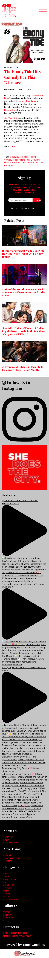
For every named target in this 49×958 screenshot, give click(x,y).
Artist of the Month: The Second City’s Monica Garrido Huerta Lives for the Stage (24, 292)
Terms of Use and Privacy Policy (17, 936)
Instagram (8, 918)
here (13, 146)
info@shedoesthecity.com (15, 933)
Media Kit (7, 855)
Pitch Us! (7, 840)
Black (12, 156)
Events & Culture (11, 67)
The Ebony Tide (11, 118)
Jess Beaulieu (28, 101)
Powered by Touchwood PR (24, 944)
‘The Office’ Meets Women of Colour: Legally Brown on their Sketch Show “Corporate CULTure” (24, 331)
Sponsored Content (12, 858)
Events (6, 891)
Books (6, 882)
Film (5, 873)
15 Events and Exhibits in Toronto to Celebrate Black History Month (22, 368)
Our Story (8, 837)
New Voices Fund (10, 843)
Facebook (7, 915)
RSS (5, 920)
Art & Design (8, 885)
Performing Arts (10, 879)
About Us (7, 894)
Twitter (6, 912)
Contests (7, 861)
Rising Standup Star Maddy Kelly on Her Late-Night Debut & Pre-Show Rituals (23, 253)
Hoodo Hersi (10, 110)
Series (6, 876)
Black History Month (26, 156)
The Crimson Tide (30, 162)
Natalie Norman (12, 162)
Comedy (8, 159)
